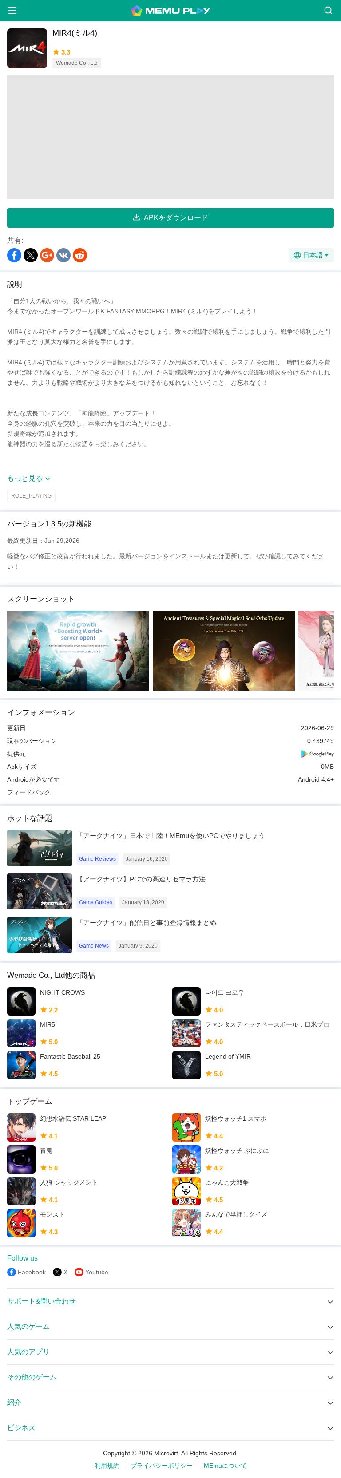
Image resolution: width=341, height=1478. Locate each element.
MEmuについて (225, 1465)
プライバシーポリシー (162, 1465)
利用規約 (107, 1465)
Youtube (96, 1272)
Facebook (32, 1272)
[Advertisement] (170, 137)
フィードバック (29, 792)
